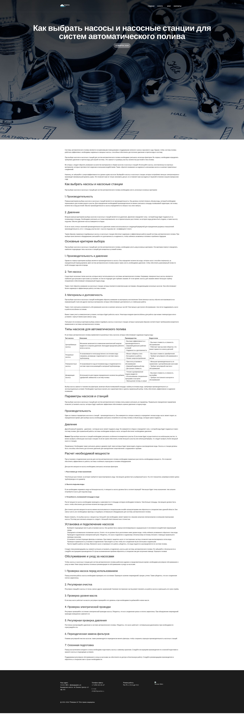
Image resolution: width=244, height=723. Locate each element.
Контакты (177, 6)
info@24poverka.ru (98, 691)
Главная (151, 6)
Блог (169, 6)
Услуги (160, 6)
